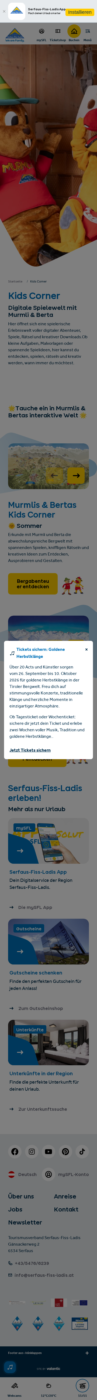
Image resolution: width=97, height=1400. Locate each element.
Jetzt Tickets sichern (30, 750)
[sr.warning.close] (86, 650)
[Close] (4, 11)
